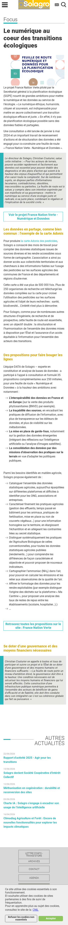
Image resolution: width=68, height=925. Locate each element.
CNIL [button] (36, 909)
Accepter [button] (51, 918)
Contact (34, 869)
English (57, 4)
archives (34, 861)
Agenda (34, 877)
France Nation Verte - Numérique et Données (33, 216)
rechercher (63, 4)
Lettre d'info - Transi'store (34, 854)
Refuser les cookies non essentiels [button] (21, 918)
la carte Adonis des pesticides (39, 241)
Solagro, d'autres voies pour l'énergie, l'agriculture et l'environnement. (34, 4)
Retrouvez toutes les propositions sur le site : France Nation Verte (33, 626)
